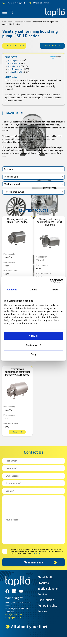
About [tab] (55, 289)
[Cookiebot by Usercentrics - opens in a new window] (49, 281)
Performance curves (14, 192)
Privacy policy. (36, 553)
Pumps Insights (47, 605)
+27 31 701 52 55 (52, 46)
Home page (7, 22)
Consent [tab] (12, 289)
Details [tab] (33, 289)
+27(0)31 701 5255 (13, 614)
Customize (32, 345)
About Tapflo (45, 577)
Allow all (33, 335)
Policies (42, 611)
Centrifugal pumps (22, 22)
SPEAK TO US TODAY (14, 46)
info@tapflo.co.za (13, 617)
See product (17, 432)
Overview (8, 169)
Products (43, 583)
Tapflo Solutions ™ (49, 588)
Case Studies (46, 600)
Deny (33, 354)
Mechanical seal (12, 184)
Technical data (11, 176)
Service (42, 594)
